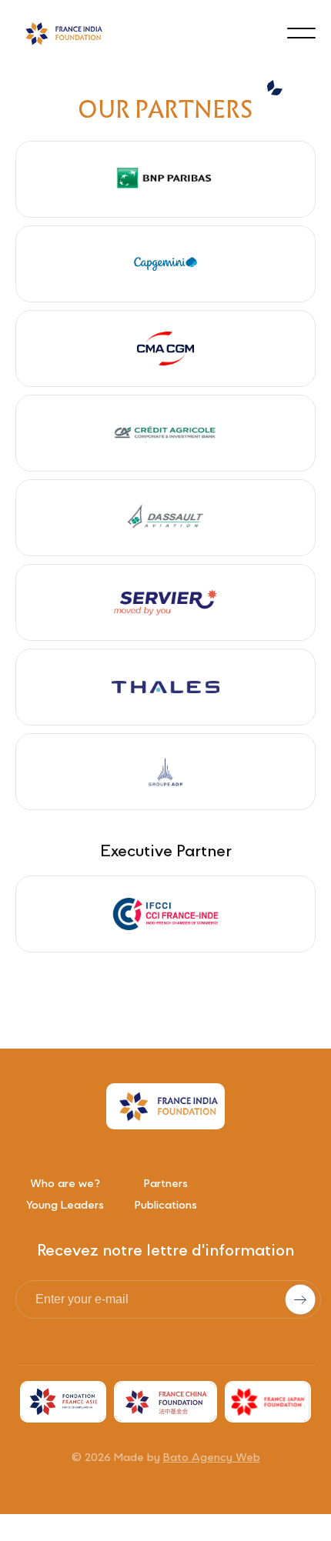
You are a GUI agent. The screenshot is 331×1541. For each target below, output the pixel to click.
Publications (166, 1206)
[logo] (61, 33)
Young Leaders (65, 1206)
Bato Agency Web (211, 1458)
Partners (166, 1184)
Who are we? (65, 1184)
